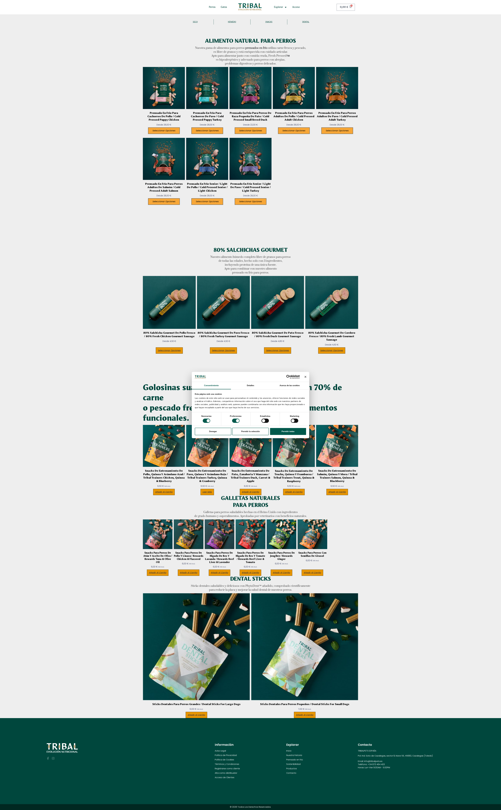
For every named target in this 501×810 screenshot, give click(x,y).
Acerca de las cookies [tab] (290, 385)
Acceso (296, 7)
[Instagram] (53, 758)
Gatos (224, 7)
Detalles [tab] (250, 385)
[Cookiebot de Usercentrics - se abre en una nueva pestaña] (288, 377)
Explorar (278, 7)
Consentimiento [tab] (211, 385)
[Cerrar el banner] (305, 377)
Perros (212, 7)
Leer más (207, 491)
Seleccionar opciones (164, 130)
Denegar (213, 431)
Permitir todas (288, 431)
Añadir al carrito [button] (164, 491)
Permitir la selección (250, 431)
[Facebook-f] (47, 758)
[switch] (236, 421)
